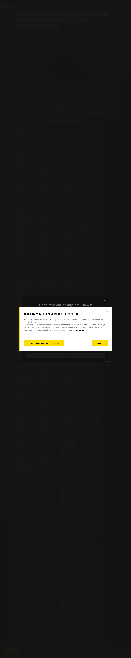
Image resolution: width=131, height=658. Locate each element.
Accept (100, 343)
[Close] (107, 311)
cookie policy (78, 330)
